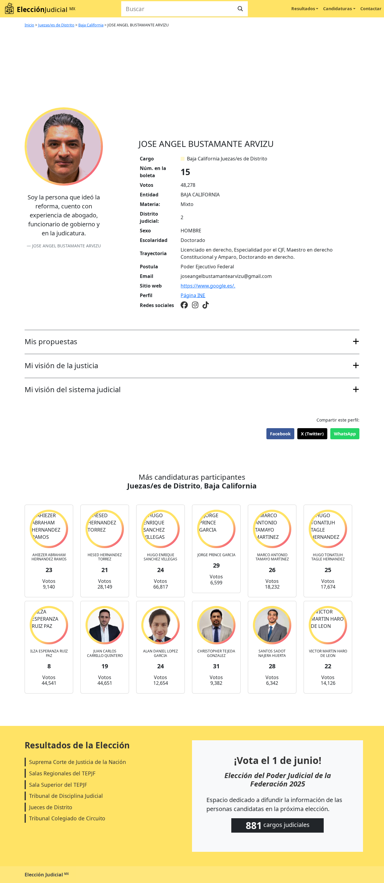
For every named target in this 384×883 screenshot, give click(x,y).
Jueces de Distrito (50, 807)
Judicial (46, 9)
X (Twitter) (312, 434)
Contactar (371, 8)
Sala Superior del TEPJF (58, 784)
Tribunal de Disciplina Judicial (66, 795)
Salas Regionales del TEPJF (62, 773)
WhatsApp (345, 434)
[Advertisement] (249, 94)
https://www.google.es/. (208, 285)
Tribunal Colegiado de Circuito (67, 818)
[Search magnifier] (240, 8)
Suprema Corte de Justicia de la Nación (77, 761)
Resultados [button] (303, 8)
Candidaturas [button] (337, 8)
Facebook (280, 434)
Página (193, 295)
